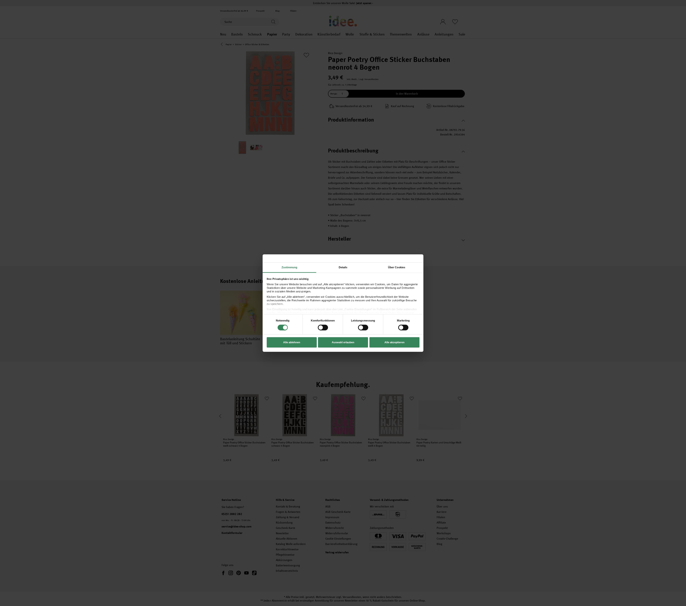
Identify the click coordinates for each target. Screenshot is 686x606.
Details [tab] (343, 267)
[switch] (323, 327)
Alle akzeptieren (394, 342)
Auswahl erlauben (343, 342)
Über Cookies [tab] (396, 267)
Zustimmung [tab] (289, 267)
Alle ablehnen (291, 342)
